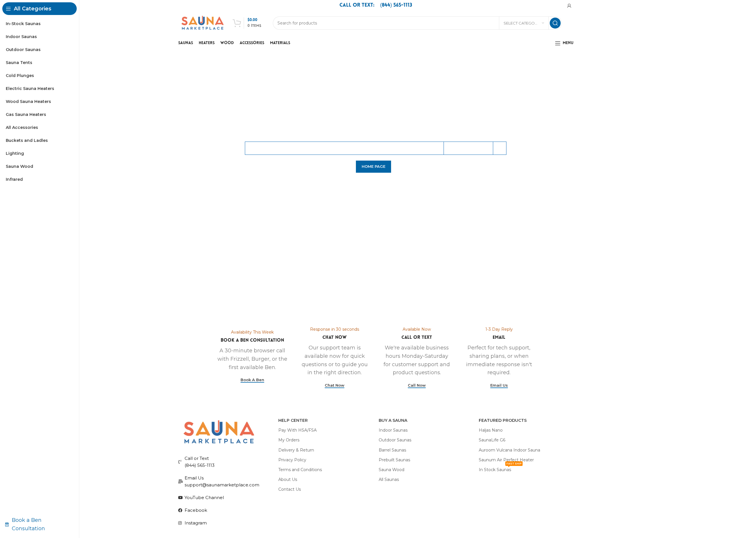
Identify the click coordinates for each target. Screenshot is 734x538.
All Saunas (389, 479)
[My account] (569, 6)
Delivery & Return (296, 450)
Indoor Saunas (393, 430)
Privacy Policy (292, 459)
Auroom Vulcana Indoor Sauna (509, 450)
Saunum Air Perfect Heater (506, 459)
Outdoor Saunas (395, 440)
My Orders (288, 440)
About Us (287, 479)
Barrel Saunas (392, 450)
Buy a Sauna (393, 420)
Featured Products (503, 420)
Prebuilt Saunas (394, 459)
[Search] (555, 23)
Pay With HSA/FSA (297, 430)
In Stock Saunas (500, 468)
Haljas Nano (491, 430)
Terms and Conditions (300, 469)
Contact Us (289, 489)
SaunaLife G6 (492, 440)
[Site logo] (202, 23)
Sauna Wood (391, 469)
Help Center (293, 420)
